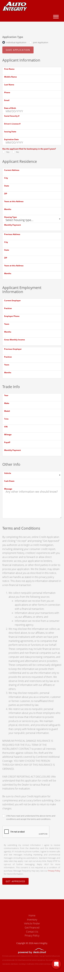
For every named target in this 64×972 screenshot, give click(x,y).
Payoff (7, 442)
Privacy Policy (54, 870)
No (17, 152)
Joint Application (40, 42)
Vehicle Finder (32, 923)
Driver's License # (12, 123)
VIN (6, 426)
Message (8, 488)
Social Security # (11, 116)
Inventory (32, 919)
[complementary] (54, 962)
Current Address (11, 170)
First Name (9, 69)
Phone (7, 92)
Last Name (9, 84)
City (6, 178)
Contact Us (32, 931)
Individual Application (16, 42)
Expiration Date (11, 139)
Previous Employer (13, 349)
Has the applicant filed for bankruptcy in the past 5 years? (29, 148)
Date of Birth (10, 108)
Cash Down (9, 481)
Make (6, 403)
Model (7, 411)
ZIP (5, 193)
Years (6, 324)
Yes (7, 152)
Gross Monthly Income (14, 339)
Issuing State (10, 131)
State (6, 185)
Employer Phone (11, 316)
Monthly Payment (12, 225)
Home (32, 915)
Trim (6, 419)
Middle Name (10, 76)
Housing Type (10, 217)
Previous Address (12, 234)
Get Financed (32, 927)
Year (6, 395)
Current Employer (12, 300)
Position (8, 308)
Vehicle (7, 473)
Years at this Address (13, 201)
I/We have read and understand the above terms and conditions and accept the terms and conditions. (30, 817)
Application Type (12, 37)
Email (6, 100)
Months (7, 209)
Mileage (7, 434)
